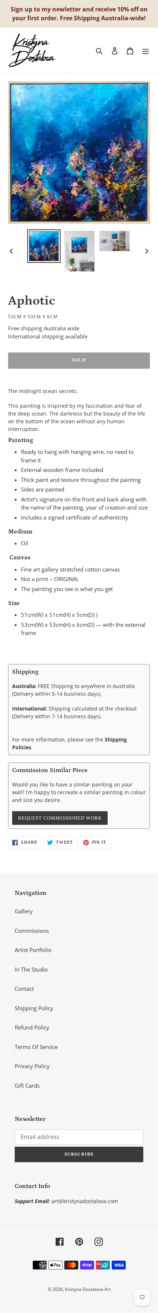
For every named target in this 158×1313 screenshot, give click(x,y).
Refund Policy (32, 1027)
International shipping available (47, 336)
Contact (24, 988)
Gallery (24, 911)
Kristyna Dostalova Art (88, 1289)
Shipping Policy (34, 1008)
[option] (44, 246)
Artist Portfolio (33, 950)
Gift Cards (27, 1085)
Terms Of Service (36, 1046)
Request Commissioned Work (60, 818)
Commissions (32, 930)
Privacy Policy (32, 1066)
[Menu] (145, 50)
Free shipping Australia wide (43, 328)
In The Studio (31, 969)
